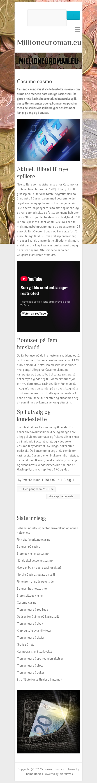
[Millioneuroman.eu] (48, 55)
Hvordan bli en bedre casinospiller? (39, 568)
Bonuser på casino (28, 547)
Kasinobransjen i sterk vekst (34, 651)
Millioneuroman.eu (49, 42)
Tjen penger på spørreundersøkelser (40, 658)
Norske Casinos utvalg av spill (36, 575)
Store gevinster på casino (33, 554)
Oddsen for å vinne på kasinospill (38, 617)
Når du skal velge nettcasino (35, 561)
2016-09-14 (52, 480)
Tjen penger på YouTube (36, 489)
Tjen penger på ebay (30, 623)
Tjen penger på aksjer (30, 637)
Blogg (68, 480)
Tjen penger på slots (30, 665)
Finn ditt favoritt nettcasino (34, 540)
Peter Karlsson (31, 480)
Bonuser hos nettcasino (32, 589)
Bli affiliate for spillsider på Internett (39, 679)
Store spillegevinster (63, 496)
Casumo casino (27, 603)
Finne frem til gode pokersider (36, 582)
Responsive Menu (77, 29)
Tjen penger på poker (30, 672)
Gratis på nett (25, 644)
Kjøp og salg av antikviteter (34, 630)
